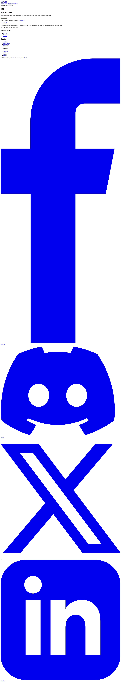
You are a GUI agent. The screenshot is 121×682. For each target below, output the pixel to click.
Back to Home (4, 18)
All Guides (5, 41)
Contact (5, 54)
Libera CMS (24, 57)
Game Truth (6, 34)
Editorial (9, 3)
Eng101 (5, 36)
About (16, 3)
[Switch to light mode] (10, 5)
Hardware (13, 3)
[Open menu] (12, 5)
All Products (6, 53)
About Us (5, 51)
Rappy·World (4, 22)
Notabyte (5, 33)
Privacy (5, 55)
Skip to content (4, 1)
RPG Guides (6, 44)
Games (5, 3)
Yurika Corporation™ (9, 57)
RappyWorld (4, 2)
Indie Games (6, 45)
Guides (2, 3)
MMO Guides (6, 43)
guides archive (22, 20)
